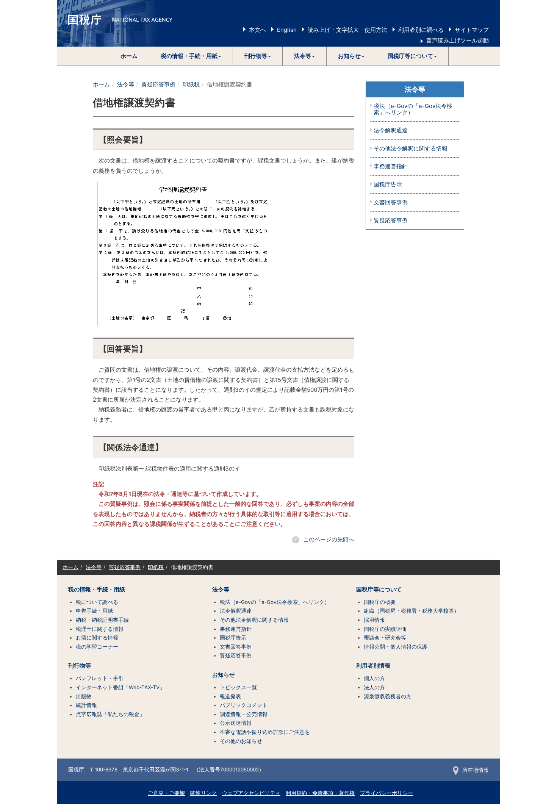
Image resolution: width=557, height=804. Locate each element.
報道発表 (230, 696)
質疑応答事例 (158, 84)
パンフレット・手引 (100, 678)
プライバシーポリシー (386, 793)
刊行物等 (79, 665)
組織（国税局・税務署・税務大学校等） (411, 611)
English (287, 29)
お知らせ (223, 674)
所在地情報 (475, 770)
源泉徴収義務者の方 (387, 696)
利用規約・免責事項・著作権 (320, 793)
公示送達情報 (236, 723)
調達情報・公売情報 (244, 714)
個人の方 (374, 678)
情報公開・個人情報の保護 (395, 647)
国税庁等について (379, 589)
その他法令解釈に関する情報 (410, 148)
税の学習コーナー (97, 647)
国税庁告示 (388, 184)
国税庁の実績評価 (385, 629)
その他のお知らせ (241, 741)
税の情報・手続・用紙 (96, 589)
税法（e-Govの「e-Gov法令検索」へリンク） (413, 109)
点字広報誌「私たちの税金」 (110, 714)
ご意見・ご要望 (166, 793)
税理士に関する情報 (100, 629)
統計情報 (86, 705)
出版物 (84, 696)
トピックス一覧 (238, 687)
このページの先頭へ (328, 539)
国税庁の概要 (380, 602)
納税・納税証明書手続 (102, 620)
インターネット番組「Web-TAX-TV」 (120, 687)
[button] (191, 56)
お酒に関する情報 (97, 638)
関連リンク (203, 793)
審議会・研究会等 (385, 638)
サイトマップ (472, 29)
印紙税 (191, 84)
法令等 (125, 84)
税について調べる (97, 602)
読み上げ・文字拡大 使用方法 (347, 29)
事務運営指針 (391, 166)
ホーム (129, 55)
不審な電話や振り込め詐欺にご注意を (265, 732)
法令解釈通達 (391, 130)
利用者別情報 (373, 665)
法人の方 (374, 687)
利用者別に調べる (421, 29)
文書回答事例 (391, 202)
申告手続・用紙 (94, 611)
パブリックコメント (244, 705)
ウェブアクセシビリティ (251, 793)
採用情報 (374, 620)
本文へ (257, 29)
